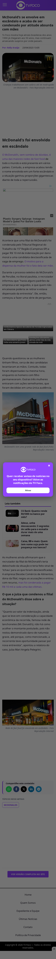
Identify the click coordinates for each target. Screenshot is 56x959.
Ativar (28, 490)
